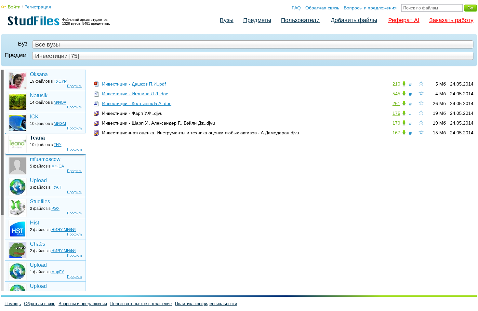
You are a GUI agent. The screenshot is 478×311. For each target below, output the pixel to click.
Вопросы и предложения (370, 7)
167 (396, 132)
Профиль (74, 86)
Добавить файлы (354, 20)
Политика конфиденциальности (206, 303)
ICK (34, 116)
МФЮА (60, 102)
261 (396, 103)
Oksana (39, 74)
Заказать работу (451, 20)
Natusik (38, 95)
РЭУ (55, 208)
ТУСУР (60, 81)
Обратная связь (322, 7)
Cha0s (37, 244)
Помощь (13, 303)
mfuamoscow (45, 159)
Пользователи (300, 20)
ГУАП (56, 187)
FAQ (296, 7)
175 (396, 113)
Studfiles (40, 201)
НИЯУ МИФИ (63, 229)
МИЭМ (60, 123)
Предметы (257, 20)
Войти (14, 6)
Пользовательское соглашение (141, 303)
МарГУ (57, 272)
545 (396, 93)
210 (396, 84)
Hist (34, 222)
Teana (37, 138)
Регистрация (37, 6)
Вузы (226, 20)
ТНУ (57, 144)
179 (396, 123)
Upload (38, 180)
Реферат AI (403, 20)
